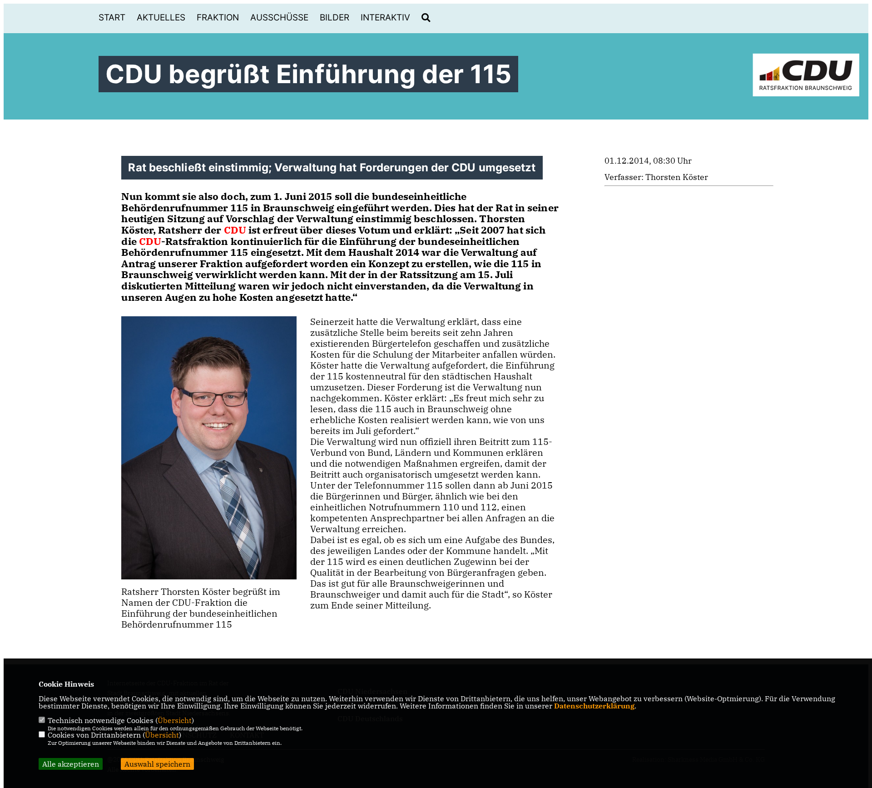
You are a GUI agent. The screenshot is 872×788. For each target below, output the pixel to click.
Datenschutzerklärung (594, 705)
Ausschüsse (279, 17)
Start (112, 17)
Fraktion (218, 17)
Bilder (334, 17)
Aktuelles (161, 17)
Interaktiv (385, 17)
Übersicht (175, 720)
